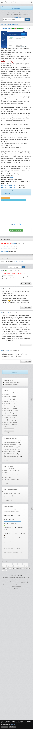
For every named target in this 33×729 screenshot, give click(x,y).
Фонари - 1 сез (7, 417)
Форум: (13, 200)
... (4, 491)
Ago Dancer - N (7, 408)
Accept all (4, 726)
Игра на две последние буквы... (12, 479)
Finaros (6, 289)
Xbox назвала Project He (10, 453)
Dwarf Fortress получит (10, 451)
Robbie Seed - (7, 396)
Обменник (25, 564)
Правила (4, 570)
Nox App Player (7, 419)
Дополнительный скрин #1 (9, 185)
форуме (12, 466)
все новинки (6, 432)
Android (15, 564)
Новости (10, 564)
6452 (27, 28)
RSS (20, 17)
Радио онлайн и (8, 426)
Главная (4, 564)
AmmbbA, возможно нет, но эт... (12, 493)
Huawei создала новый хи (10, 441)
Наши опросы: (8, 506)
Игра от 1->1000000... (9, 468)
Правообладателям (16, 586)
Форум (3, 566)
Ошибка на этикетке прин (10, 449)
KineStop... (6, 412)
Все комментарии (26, 568)
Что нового (7, 193)
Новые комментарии (10, 489)
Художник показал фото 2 (10, 455)
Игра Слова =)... (8, 477)
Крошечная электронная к (10, 444)
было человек (18, 261)
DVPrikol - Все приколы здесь (12, 382)
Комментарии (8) (8, 552)
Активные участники (16, 568)
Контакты (16, 588)
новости (14, 438)
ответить (28, 283)
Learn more (13, 724)
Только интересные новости (11, 384)
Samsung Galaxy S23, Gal (10, 446)
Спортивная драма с (9, 448)
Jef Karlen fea (7, 406)
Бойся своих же (8, 413)
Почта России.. (7, 420)
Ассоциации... (7, 475)
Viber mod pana (8, 422)
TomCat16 (7, 350)
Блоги (26, 566)
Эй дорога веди (8, 392)
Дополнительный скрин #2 (9, 187)
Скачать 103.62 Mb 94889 (16, 230)
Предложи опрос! (17, 552)
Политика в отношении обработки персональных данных (16, 584)
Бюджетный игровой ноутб (11, 456)
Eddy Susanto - (7, 398)
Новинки (6, 390)
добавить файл (9, 430)
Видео (20, 564)
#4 (2, 270)
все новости (6, 460)
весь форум (6, 483)
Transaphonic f (7, 394)
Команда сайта (5, 568)
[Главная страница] (2, 2)
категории (15, 17)
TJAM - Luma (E (8, 405)
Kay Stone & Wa (7, 403)
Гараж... (6, 472)
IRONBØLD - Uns (8, 401)
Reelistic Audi (7, 424)
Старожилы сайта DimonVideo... (12, 474)
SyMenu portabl (8, 410)
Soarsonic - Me (7, 399)
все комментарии (8, 500)
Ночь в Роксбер (8, 415)
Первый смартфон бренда (10, 442)
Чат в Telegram (5, 198)
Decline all (12, 726)
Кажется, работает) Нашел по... (12, 496)
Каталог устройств (18, 566)
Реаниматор (10, 566)
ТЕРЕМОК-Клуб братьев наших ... (12, 470)
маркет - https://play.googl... (11, 495)
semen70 (7, 312)
